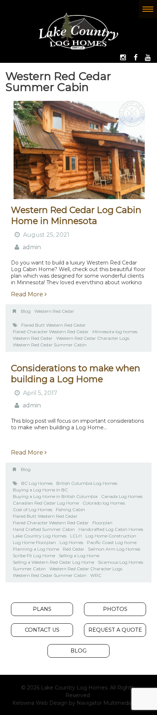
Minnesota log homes (114, 331)
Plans (42, 609)
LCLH (76, 536)
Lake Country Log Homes (39, 536)
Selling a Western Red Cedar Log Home (53, 562)
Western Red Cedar (54, 311)
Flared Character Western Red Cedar (51, 331)
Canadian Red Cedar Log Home (46, 503)
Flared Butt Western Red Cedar (53, 325)
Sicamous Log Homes (120, 562)
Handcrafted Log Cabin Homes (110, 529)
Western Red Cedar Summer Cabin (50, 344)
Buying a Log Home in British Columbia (55, 496)
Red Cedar (73, 549)
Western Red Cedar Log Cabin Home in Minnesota (76, 215)
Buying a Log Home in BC (40, 489)
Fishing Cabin (70, 509)
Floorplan (102, 522)
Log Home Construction (110, 536)
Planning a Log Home (36, 549)
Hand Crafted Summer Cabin (44, 529)
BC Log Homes (37, 483)
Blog (26, 311)
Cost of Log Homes (32, 509)
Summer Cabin (29, 568)
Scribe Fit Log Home (34, 555)
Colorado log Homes (104, 503)
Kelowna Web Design (40, 703)
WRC (96, 575)
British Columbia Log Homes (86, 483)
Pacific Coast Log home (112, 542)
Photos (115, 609)
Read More (28, 294)
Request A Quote (115, 630)
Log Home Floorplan (34, 542)
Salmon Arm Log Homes (114, 549)
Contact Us (42, 630)
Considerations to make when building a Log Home (75, 373)
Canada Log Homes (121, 496)
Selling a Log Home (79, 555)
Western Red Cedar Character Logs (92, 338)
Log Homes (71, 542)
